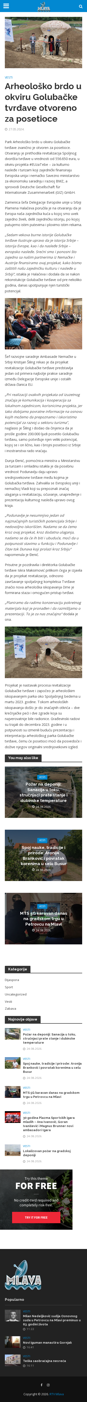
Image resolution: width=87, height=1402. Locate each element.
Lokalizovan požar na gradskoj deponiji (47, 1153)
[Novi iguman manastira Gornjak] (13, 1342)
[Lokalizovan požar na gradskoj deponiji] (13, 1150)
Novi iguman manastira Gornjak (47, 1342)
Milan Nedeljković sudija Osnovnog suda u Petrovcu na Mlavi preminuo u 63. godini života (52, 1320)
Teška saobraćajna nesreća (44, 1361)
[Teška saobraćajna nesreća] (13, 1360)
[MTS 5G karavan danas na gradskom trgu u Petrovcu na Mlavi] (13, 1091)
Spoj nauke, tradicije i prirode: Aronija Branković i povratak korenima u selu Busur (43, 855)
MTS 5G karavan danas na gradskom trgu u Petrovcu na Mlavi (43, 919)
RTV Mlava (57, 1394)
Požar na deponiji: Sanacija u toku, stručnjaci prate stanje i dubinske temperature (43, 792)
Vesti (9, 77)
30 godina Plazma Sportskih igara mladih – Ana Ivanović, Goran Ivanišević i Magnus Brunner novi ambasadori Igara (49, 1124)
